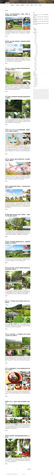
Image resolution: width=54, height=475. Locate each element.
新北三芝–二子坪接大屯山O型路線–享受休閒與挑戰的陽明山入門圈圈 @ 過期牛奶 (17, 69)
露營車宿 (35, 29)
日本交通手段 (35, 78)
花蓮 (35, 70)
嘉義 (35, 59)
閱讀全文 (6, 63)
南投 (35, 34)
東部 (34, 66)
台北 (35, 42)
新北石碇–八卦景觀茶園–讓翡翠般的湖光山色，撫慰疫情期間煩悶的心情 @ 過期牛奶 (17, 242)
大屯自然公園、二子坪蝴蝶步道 (13, 323)
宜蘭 (35, 68)
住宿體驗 (17, 5)
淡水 (36, 50)
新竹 (35, 55)
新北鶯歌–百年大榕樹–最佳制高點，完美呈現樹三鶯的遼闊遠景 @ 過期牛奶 (17, 42)
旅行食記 (27, 5)
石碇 (36, 51)
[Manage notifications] (52, 473)
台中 (35, 36)
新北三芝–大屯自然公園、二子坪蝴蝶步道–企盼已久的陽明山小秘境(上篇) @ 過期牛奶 (17, 334)
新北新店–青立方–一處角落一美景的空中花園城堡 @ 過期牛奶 (17, 402)
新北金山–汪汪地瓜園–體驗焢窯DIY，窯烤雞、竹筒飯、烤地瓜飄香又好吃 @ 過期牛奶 (17, 14)
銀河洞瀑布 (16, 424)
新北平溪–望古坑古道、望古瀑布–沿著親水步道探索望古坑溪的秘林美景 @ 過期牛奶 (17, 268)
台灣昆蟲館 (10, 458)
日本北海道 (35, 79)
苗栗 (35, 38)
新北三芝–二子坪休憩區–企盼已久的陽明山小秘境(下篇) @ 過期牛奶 (17, 301)
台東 (35, 67)
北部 (34, 41)
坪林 (36, 47)
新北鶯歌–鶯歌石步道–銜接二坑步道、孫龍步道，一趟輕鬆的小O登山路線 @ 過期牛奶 (17, 215)
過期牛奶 (7, 3)
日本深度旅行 (12, 5)
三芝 (36, 46)
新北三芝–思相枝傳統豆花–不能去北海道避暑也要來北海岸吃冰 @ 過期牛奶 (17, 369)
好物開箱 (31, 5)
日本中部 (35, 75)
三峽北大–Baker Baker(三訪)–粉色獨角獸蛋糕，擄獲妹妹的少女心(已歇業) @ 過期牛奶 (17, 130)
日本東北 (35, 82)
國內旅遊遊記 (22, 5)
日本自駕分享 (35, 83)
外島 (34, 62)
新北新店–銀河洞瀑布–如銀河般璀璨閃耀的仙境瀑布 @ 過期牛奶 (17, 436)
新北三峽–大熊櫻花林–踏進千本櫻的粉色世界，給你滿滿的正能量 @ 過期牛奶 (17, 159)
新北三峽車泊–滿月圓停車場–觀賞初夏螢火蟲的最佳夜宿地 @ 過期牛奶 (17, 97)
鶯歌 (36, 54)
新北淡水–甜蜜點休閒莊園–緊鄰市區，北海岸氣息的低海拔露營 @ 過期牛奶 (17, 187)
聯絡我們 (40, 5)
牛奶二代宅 (35, 5)
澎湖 (35, 63)
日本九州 (35, 77)
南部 (34, 58)
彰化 (35, 37)
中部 (34, 33)
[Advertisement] (41, 94)
